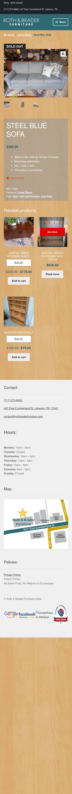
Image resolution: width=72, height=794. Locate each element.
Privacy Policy (12, 575)
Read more (52, 274)
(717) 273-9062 (11, 9)
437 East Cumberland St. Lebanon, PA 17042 (31, 408)
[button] (63, 54)
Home (11, 34)
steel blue (46, 196)
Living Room (24, 34)
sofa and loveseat (29, 196)
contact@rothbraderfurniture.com (23, 416)
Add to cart (19, 281)
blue (15, 196)
